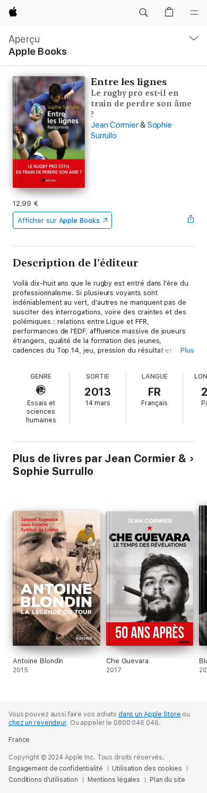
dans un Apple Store (149, 714)
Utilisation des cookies (147, 768)
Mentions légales (114, 779)
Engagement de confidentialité (55, 768)
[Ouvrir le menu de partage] (191, 220)
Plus (187, 350)
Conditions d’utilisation (43, 779)
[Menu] (194, 13)
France (19, 740)
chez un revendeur (37, 723)
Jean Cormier (114, 125)
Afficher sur (58, 220)
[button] (143, 13)
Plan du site (167, 779)
